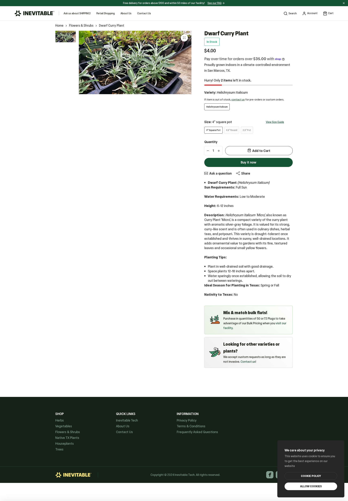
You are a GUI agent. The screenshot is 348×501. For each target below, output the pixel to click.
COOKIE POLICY (311, 476)
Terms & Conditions (191, 426)
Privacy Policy (186, 420)
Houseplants (64, 443)
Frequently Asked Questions (197, 432)
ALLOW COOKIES (311, 486)
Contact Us (144, 13)
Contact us (248, 361)
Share (245, 173)
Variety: (226, 92)
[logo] (34, 13)
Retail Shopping (105, 13)
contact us (238, 100)
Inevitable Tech (127, 420)
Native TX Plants (67, 437)
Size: (218, 122)
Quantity (211, 142)
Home (59, 26)
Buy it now (248, 162)
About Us (126, 13)
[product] (184, 37)
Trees (59, 449)
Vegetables (63, 426)
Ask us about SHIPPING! (77, 13)
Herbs (59, 420)
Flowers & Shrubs (81, 26)
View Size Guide (275, 122)
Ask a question (220, 173)
